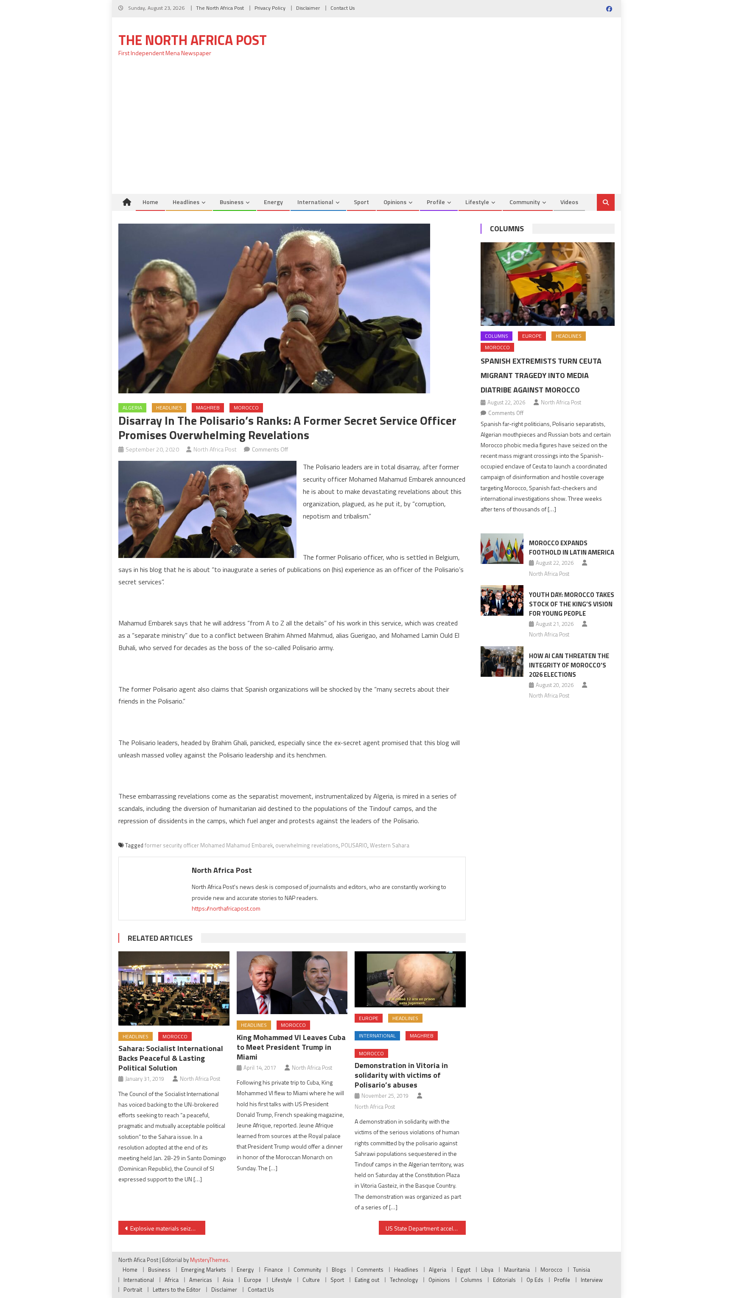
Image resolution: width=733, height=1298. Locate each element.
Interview (592, 1280)
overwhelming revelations (307, 845)
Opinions (394, 201)
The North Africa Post (220, 8)
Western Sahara (389, 845)
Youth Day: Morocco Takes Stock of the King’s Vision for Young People (571, 604)
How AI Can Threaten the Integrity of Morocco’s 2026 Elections (569, 665)
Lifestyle (477, 201)
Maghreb (208, 408)
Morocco (246, 408)
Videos (569, 201)
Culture (311, 1280)
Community (524, 201)
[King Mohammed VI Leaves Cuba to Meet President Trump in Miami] (292, 982)
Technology (404, 1280)
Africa (172, 1280)
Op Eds (534, 1280)
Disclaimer (308, 8)
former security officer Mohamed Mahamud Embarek (209, 845)
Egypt (463, 1269)
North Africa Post (215, 449)
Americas (200, 1280)
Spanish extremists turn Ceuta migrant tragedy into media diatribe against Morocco (541, 375)
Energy (273, 201)
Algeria (132, 408)
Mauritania (517, 1269)
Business (231, 201)
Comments (370, 1269)
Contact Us (342, 8)
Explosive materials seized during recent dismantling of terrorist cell (167, 1228)
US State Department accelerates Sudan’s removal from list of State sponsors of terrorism (426, 1228)
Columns (507, 228)
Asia (228, 1280)
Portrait (132, 1289)
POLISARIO (354, 845)
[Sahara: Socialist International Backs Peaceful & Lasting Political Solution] (173, 988)
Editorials (504, 1280)
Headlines (186, 201)
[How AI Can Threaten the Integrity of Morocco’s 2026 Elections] (502, 661)
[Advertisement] (366, 130)
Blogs (339, 1269)
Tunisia (581, 1269)
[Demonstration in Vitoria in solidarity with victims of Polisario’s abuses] (410, 979)
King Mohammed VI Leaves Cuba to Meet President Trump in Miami (291, 1047)
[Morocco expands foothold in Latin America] (502, 548)
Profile (436, 201)
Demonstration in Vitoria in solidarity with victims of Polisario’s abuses (401, 1075)
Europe (368, 1018)
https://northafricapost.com (226, 908)
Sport (361, 201)
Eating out (367, 1280)
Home (150, 201)
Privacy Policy (270, 8)
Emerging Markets (203, 1269)
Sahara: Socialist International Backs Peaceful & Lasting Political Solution (170, 1058)
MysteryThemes (209, 1260)
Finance (273, 1269)
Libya (487, 1269)
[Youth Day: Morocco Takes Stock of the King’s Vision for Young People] (502, 600)
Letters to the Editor (177, 1289)
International (315, 201)
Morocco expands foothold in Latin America (571, 547)
